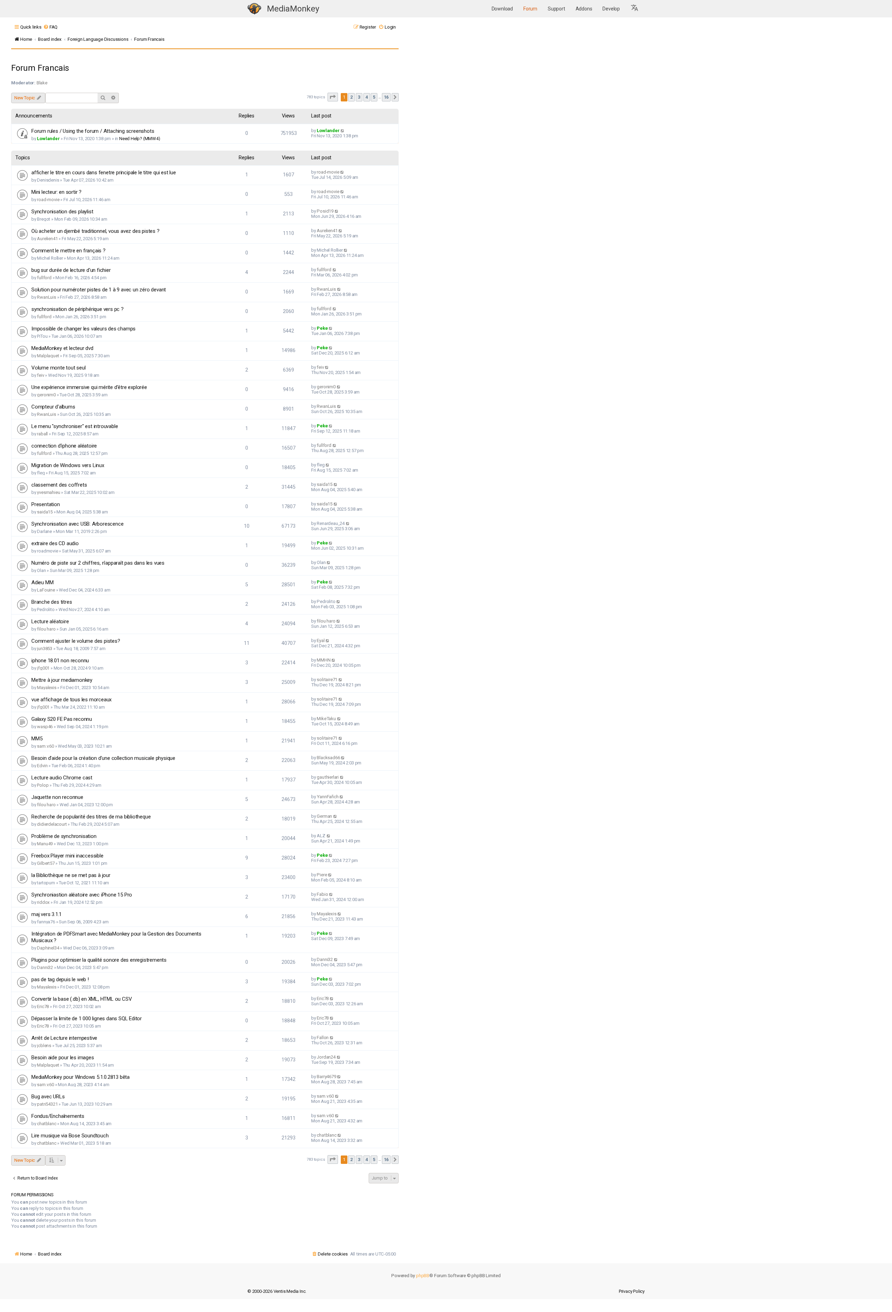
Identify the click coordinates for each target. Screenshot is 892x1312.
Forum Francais (40, 68)
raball (42, 433)
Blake (42, 82)
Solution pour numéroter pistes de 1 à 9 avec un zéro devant (98, 290)
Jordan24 (326, 1057)
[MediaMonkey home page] (254, 9)
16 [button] (386, 97)
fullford (44, 277)
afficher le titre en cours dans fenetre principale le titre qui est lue (103, 172)
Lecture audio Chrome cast (61, 778)
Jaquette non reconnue (57, 797)
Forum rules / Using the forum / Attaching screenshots (92, 131)
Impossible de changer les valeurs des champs (83, 329)
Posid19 (325, 211)
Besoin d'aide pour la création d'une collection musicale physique (103, 758)
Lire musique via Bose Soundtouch (70, 1135)
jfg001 (43, 668)
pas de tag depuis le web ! (60, 979)
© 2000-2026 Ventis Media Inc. (276, 1291)
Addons (584, 9)
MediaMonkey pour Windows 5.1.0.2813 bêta (80, 1077)
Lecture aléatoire (50, 621)
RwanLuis (46, 297)
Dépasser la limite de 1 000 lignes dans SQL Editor (86, 1018)
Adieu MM (42, 582)
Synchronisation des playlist (62, 211)
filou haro (46, 629)
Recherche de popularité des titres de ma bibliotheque (91, 817)
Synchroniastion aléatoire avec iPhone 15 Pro (81, 895)
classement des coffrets (59, 485)
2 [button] (351, 97)
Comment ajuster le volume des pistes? (75, 641)
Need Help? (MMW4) (139, 138)
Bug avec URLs (47, 1096)
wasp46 (45, 726)
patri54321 (47, 1104)
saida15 (324, 484)
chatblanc (46, 1123)
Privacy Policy (632, 1291)
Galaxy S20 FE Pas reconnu (61, 719)
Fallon (323, 1037)
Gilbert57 (45, 863)
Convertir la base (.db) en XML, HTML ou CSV (81, 999)
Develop (611, 9)
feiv (40, 375)
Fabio (322, 894)
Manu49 (45, 843)
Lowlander (48, 138)
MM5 (36, 738)
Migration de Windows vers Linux (67, 465)
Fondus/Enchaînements (57, 1116)
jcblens (44, 1045)
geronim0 (46, 394)
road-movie (328, 172)
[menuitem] (50, 27)
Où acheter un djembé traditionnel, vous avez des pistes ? (95, 231)
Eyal (320, 640)
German (324, 816)
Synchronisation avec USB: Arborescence (77, 524)
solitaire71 (327, 679)
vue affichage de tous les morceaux (71, 699)
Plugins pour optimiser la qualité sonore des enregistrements (99, 960)
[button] (634, 9)
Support (556, 9)
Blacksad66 (328, 757)
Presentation (45, 504)
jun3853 (44, 648)
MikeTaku (326, 718)
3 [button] (359, 97)
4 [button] (367, 97)
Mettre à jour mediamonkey (61, 680)
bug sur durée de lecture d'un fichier (71, 270)
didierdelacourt (52, 824)
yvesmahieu (48, 492)
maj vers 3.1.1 (46, 914)
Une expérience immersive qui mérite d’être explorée (89, 387)
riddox (43, 902)
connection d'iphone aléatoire (64, 446)
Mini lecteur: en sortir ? (56, 192)
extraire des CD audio (55, 543)
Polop (42, 785)
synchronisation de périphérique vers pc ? (77, 309)
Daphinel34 (48, 948)
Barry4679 (326, 1076)
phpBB (422, 1275)
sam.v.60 (45, 746)
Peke (322, 328)
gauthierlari (328, 777)
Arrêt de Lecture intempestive (64, 1038)
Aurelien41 (47, 238)
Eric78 (43, 1006)
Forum (530, 9)
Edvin (42, 765)
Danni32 (45, 967)
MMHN (323, 660)
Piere (322, 874)
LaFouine (46, 590)
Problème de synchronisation (64, 836)
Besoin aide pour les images (62, 1057)
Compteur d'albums (53, 407)
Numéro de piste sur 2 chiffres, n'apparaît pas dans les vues (97, 563)
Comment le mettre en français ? (68, 250)
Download (502, 9)
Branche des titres (51, 602)
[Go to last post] (342, 130)
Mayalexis (46, 687)
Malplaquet (48, 355)
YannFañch (327, 796)
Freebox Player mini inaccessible (67, 856)
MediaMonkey (293, 9)
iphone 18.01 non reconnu (60, 660)
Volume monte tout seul (58, 368)
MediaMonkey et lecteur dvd (62, 348)
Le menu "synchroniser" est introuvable (74, 426)
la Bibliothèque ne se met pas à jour (70, 875)
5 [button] (374, 97)
